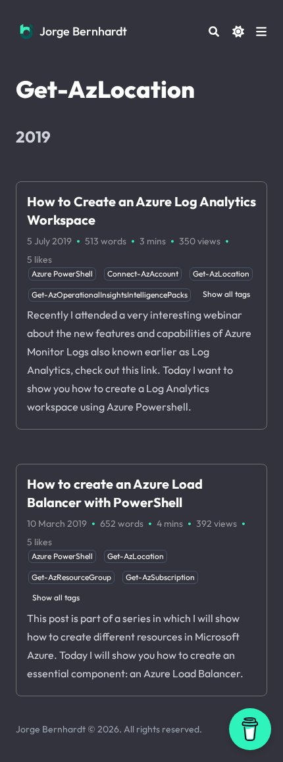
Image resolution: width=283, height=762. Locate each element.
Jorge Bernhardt (83, 31)
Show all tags (226, 294)
